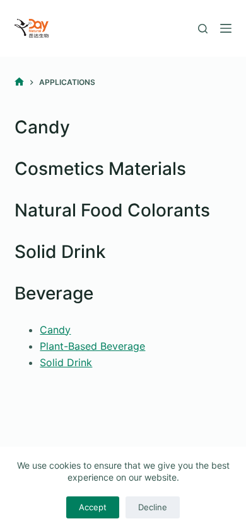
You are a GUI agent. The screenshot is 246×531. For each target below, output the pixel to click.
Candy (55, 329)
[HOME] (19, 82)
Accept (93, 507)
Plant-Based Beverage (92, 346)
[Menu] (225, 28)
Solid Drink (66, 362)
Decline (152, 507)
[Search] (203, 28)
